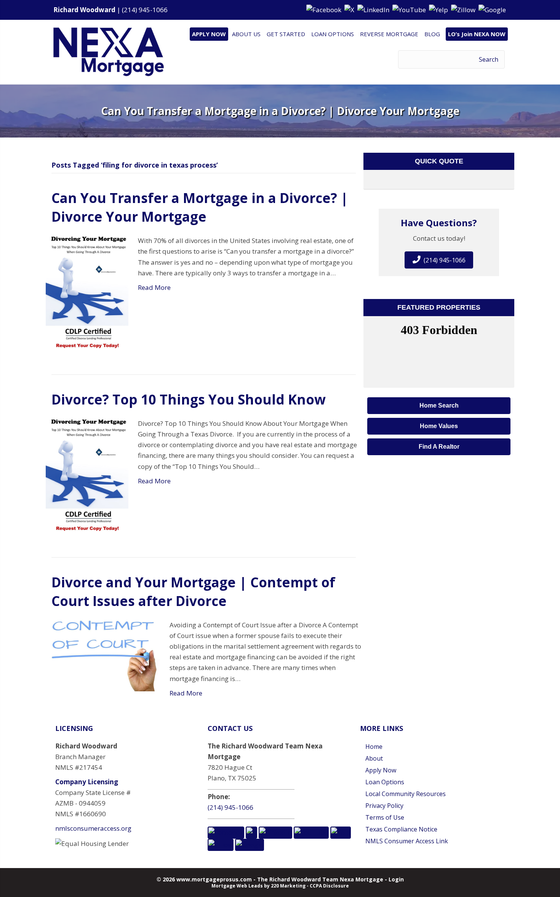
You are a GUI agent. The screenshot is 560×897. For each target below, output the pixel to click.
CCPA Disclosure (329, 886)
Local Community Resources (405, 794)
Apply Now (380, 770)
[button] (325, 9)
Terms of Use (384, 817)
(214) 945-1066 (145, 9)
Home (373, 746)
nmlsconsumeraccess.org (93, 828)
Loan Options (384, 782)
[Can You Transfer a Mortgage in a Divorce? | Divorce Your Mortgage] (87, 292)
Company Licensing (86, 781)
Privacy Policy (384, 805)
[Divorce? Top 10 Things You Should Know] (87, 474)
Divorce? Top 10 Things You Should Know (188, 399)
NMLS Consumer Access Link (406, 841)
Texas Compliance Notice (401, 829)
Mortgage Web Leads (237, 886)
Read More (154, 287)
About (374, 758)
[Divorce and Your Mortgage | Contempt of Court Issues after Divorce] (103, 655)
